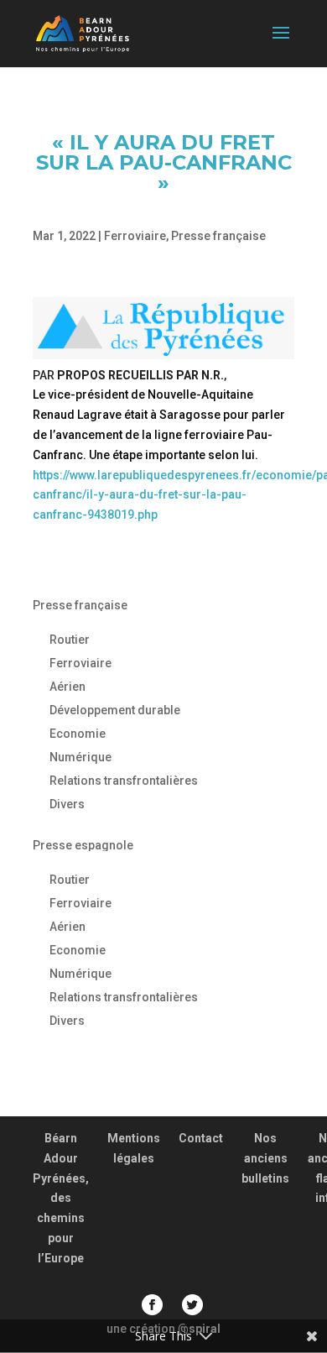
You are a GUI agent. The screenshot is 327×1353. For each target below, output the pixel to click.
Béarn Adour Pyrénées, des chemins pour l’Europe (61, 1198)
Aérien (67, 686)
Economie (77, 733)
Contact (201, 1138)
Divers (67, 804)
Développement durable (114, 710)
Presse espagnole (83, 845)
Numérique (80, 757)
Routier (69, 639)
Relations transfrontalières (123, 780)
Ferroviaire (135, 236)
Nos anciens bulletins (265, 1158)
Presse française (218, 236)
